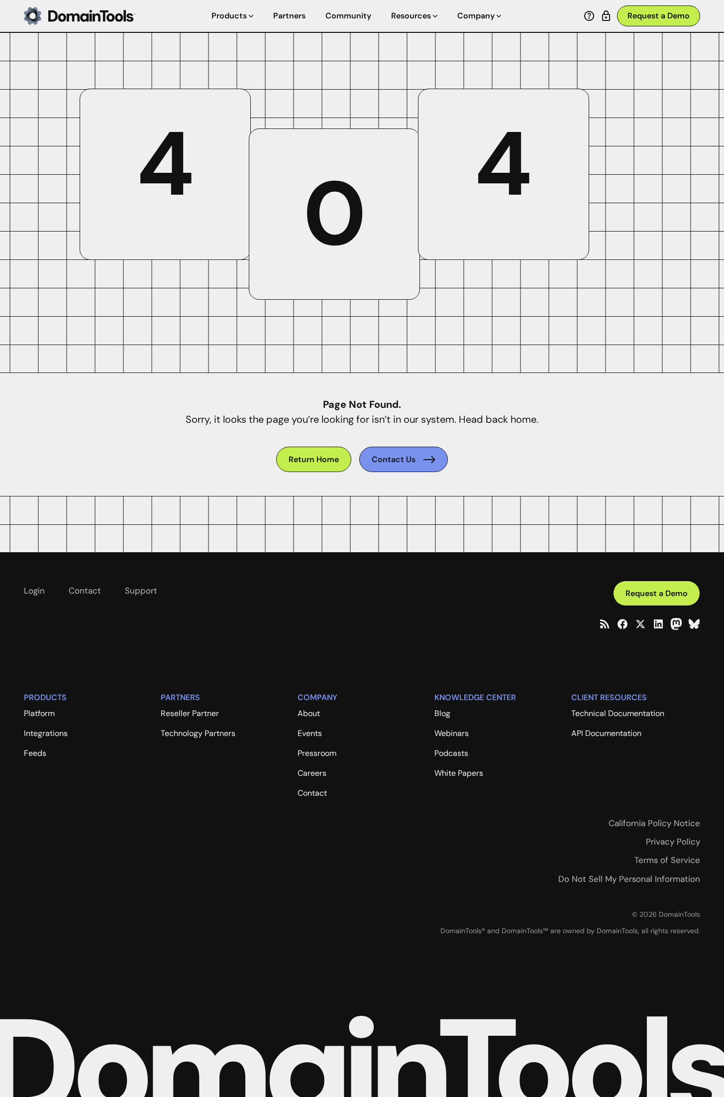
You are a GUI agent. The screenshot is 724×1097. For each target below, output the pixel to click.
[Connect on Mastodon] (676, 624)
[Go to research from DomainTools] (606, 16)
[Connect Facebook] (622, 624)
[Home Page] (79, 16)
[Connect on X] (640, 624)
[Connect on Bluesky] (694, 624)
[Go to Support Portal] (589, 16)
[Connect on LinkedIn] (658, 624)
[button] (232, 16)
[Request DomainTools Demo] (659, 16)
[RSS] (605, 624)
